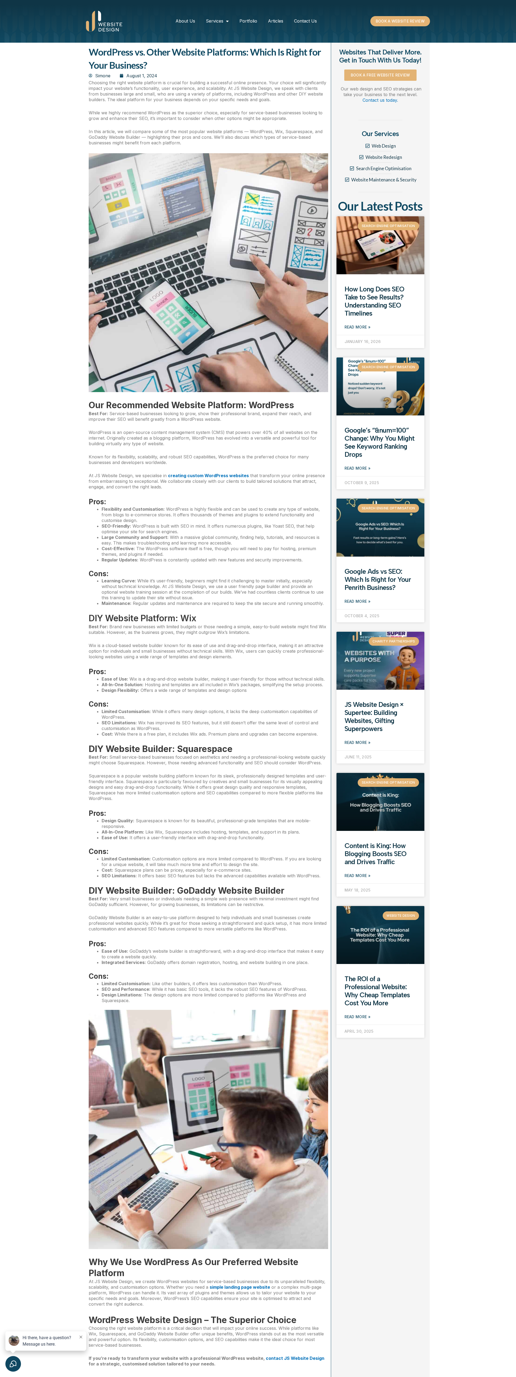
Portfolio (248, 21)
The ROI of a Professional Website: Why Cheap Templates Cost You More (377, 991)
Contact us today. (380, 100)
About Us (185, 21)
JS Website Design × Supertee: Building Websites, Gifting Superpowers (374, 716)
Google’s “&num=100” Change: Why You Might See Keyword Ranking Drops (379, 442)
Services (214, 21)
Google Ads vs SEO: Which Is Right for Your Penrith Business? (378, 579)
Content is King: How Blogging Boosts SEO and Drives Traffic (375, 854)
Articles (275, 21)
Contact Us (305, 21)
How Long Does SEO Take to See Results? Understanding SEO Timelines (374, 301)
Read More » (358, 327)
